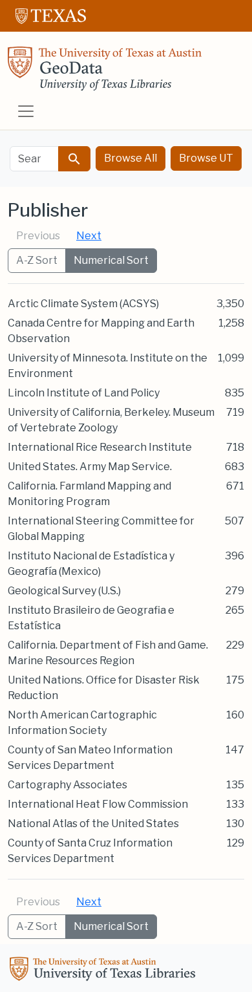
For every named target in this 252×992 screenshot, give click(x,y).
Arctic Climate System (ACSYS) (83, 303)
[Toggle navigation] (26, 111)
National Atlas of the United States (93, 823)
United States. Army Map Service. (90, 466)
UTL (105, 970)
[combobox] (34, 159)
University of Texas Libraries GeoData (105, 72)
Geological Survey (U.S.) (64, 591)
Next (88, 236)
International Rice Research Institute (100, 447)
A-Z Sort (37, 260)
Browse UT (206, 158)
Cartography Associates (67, 785)
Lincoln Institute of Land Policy (84, 393)
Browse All (130, 158)
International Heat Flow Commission (98, 804)
